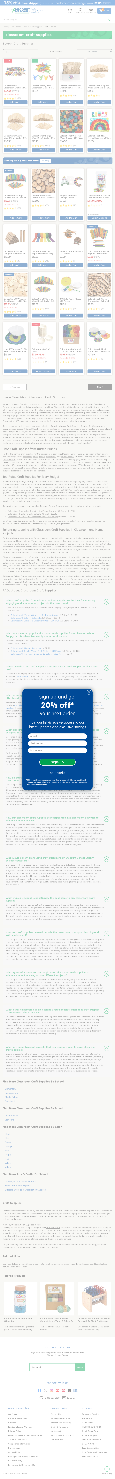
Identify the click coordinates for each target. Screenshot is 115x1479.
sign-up (57, 762)
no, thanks (57, 773)
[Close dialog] (89, 692)
